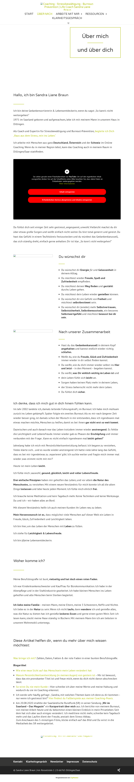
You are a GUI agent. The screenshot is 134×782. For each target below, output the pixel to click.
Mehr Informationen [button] (67, 184)
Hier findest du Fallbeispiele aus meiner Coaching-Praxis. (81, 698)
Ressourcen (94, 14)
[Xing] (118, 770)
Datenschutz (89, 761)
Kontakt (18, 761)
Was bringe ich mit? (24, 658)
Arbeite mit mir (67, 14)
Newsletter (56, 761)
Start (29, 14)
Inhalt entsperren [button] (67, 192)
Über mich (44, 14)
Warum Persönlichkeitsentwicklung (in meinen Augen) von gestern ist (55, 675)
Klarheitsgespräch (67, 18)
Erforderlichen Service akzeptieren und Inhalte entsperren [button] (67, 200)
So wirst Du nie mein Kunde (32, 686)
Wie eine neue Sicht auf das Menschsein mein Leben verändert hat (54, 670)
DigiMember (74, 778)
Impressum (73, 761)
